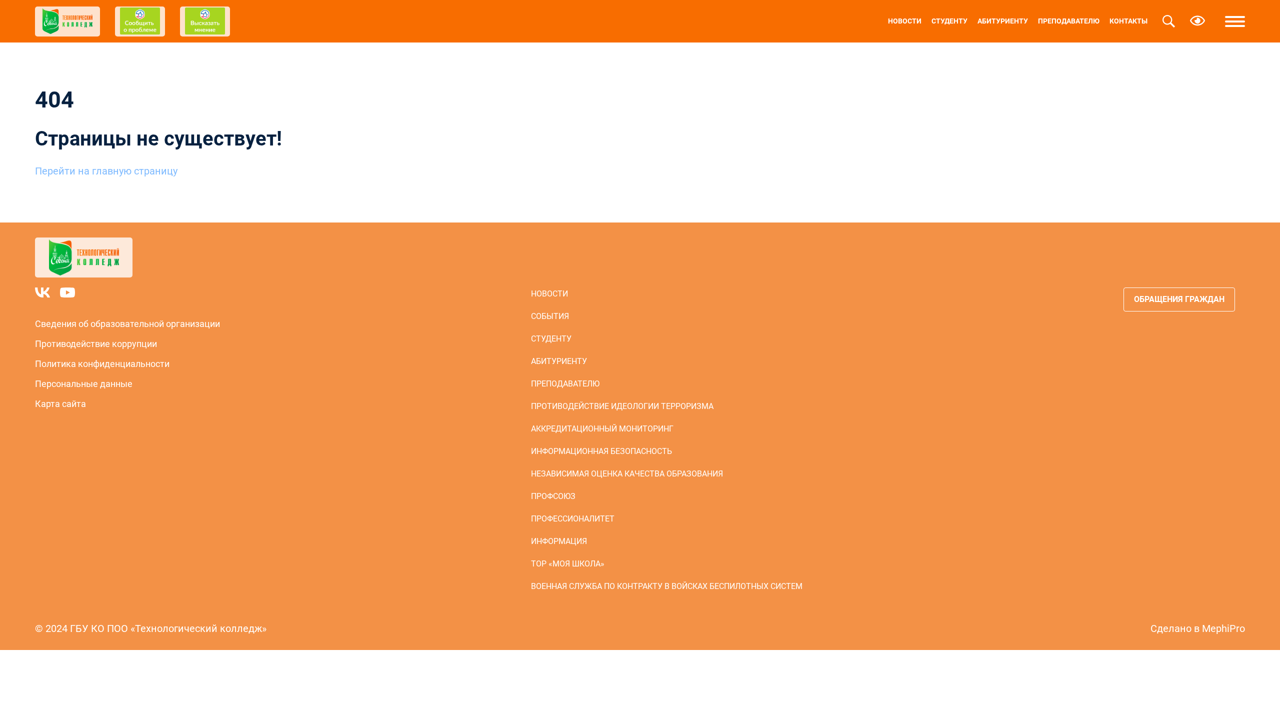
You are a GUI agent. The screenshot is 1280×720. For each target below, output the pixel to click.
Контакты (1129, 21)
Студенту (950, 21)
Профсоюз (553, 496)
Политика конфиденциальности (102, 363)
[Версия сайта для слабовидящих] (1197, 21)
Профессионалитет (572, 519)
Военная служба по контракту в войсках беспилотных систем (666, 586)
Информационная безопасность (601, 451)
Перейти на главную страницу (106, 171)
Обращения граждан (1179, 299)
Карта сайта (60, 403)
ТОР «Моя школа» (567, 563)
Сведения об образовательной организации (127, 323)
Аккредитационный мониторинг (602, 429)
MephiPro (1223, 628)
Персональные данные (83, 383)
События (550, 316)
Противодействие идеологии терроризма (622, 406)
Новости (905, 21)
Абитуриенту (1003, 21)
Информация (559, 541)
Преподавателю (1069, 21)
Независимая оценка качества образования (627, 473)
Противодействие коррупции (96, 343)
